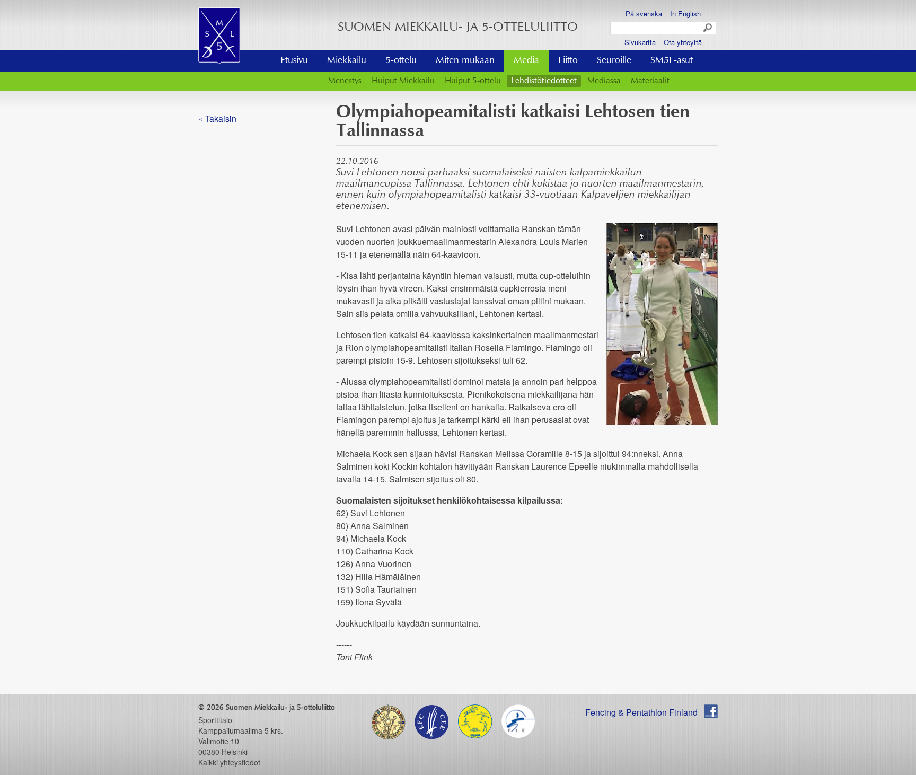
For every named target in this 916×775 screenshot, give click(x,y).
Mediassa (604, 81)
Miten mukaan (465, 61)
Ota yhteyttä (683, 42)
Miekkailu (346, 61)
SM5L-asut (671, 61)
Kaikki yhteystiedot (229, 762)
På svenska (644, 13)
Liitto (568, 61)
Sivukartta (640, 42)
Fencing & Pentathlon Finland (641, 712)
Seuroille (614, 61)
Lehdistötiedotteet (544, 81)
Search (708, 28)
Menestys (345, 81)
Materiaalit (650, 81)
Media (526, 61)
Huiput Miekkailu (403, 81)
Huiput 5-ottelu (473, 81)
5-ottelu (401, 61)
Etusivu (294, 61)
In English (685, 13)
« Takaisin (217, 118)
